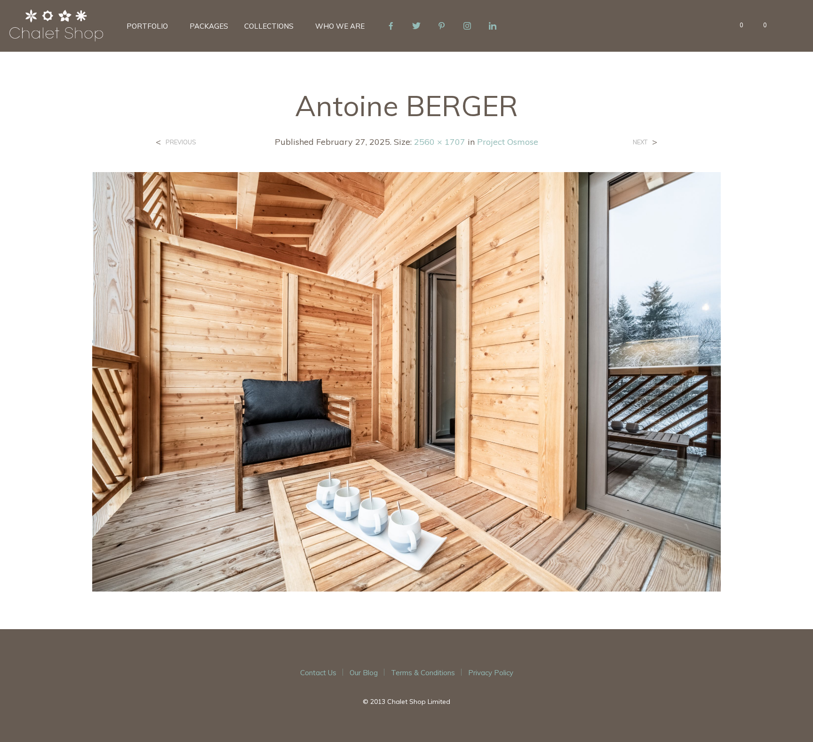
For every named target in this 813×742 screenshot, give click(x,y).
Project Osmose (507, 141)
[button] (736, 25)
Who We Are (340, 26)
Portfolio (147, 26)
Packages (209, 26)
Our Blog (364, 672)
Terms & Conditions (423, 672)
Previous (181, 142)
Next (640, 142)
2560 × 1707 (439, 141)
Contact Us (318, 672)
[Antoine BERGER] (406, 381)
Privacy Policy (490, 672)
